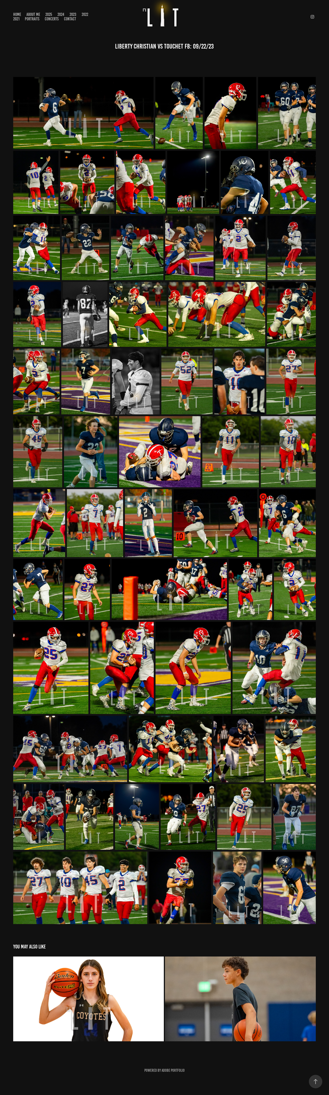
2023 (73, 14)
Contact (70, 19)
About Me (33, 14)
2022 (85, 14)
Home (17, 14)
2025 (48, 14)
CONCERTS (52, 19)
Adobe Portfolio (173, 1070)
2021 (16, 19)
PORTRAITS (32, 19)
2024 (61, 14)
